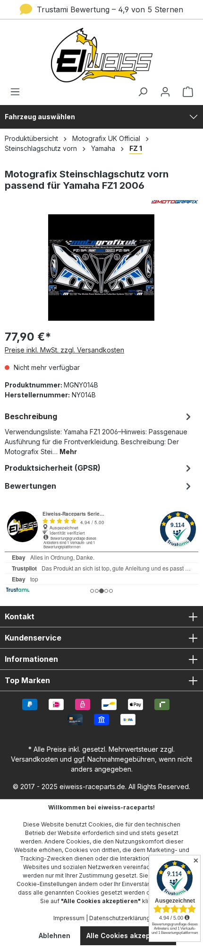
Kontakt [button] (19, 616)
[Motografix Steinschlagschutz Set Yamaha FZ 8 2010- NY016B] (101, 267)
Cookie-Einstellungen (47, 883)
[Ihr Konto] (165, 91)
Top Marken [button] (27, 680)
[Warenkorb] (185, 91)
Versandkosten (34, 759)
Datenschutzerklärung (119, 918)
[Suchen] (142, 91)
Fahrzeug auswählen (40, 117)
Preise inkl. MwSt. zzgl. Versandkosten (64, 350)
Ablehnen (54, 935)
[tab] (99, 433)
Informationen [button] (31, 659)
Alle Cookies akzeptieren (128, 935)
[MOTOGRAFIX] (101, 202)
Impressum (69, 918)
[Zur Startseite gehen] (101, 55)
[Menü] (17, 91)
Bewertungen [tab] (30, 486)
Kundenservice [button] (33, 637)
